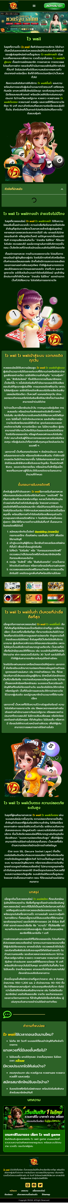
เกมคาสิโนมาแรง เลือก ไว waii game (32, 1134)
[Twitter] (40, 1185)
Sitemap (46, 1194)
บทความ (24, 1190)
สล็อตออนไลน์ (39, 1190)
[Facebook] (34, 1185)
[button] (34, 6)
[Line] (27, 1185)
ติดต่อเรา (9, 1194)
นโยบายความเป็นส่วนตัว (27, 1194)
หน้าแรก (13, 1190)
